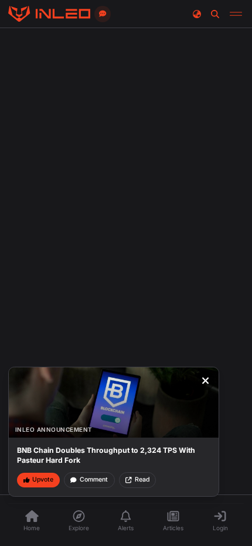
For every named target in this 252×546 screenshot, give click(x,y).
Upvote (42, 479)
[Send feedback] (102, 14)
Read (142, 479)
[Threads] (49, 14)
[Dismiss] (205, 380)
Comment (94, 479)
